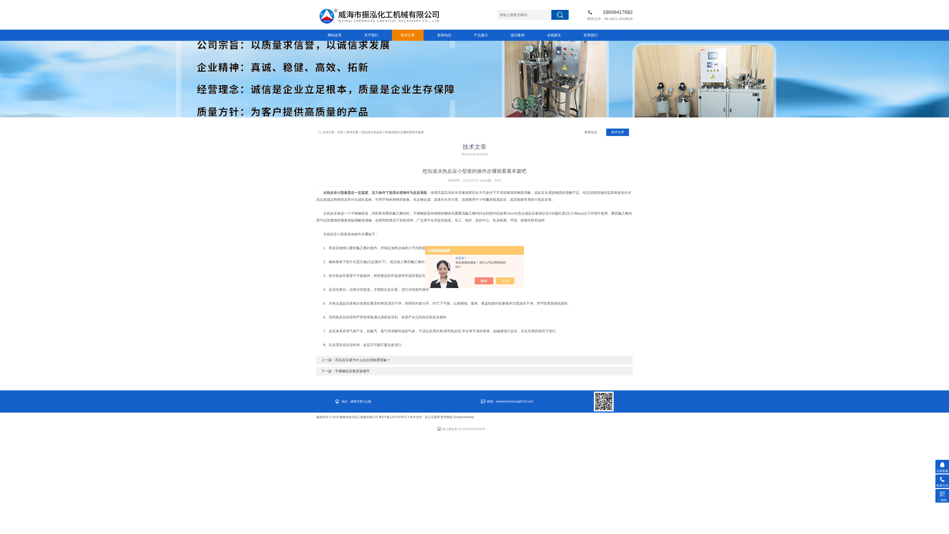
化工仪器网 (432, 417)
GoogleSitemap (463, 417)
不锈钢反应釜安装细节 (352, 371)
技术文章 (408, 35)
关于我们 (371, 35)
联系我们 (591, 35)
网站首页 (335, 35)
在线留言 (554, 35)
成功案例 (517, 35)
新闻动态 (444, 35)
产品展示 (481, 35)
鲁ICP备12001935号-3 (394, 417)
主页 (340, 132)
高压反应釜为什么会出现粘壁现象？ (362, 360)
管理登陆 (446, 417)
